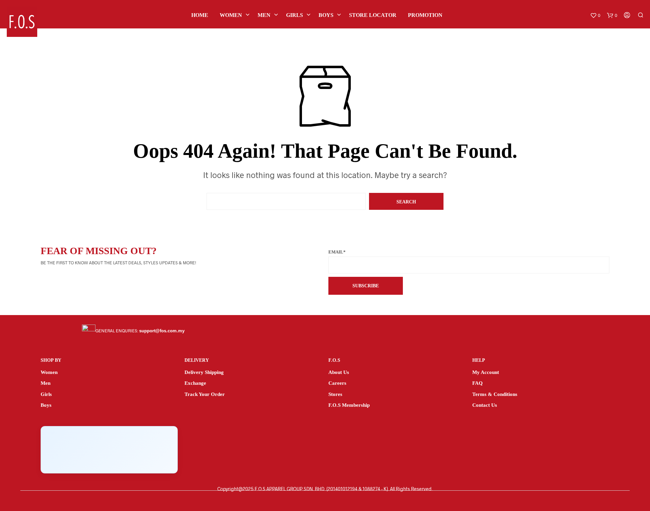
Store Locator (372, 15)
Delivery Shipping (204, 372)
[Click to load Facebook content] (109, 449)
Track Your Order (205, 394)
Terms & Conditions (494, 394)
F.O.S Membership (349, 405)
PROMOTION (425, 15)
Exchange (195, 383)
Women (231, 15)
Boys (326, 15)
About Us (338, 372)
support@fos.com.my (162, 330)
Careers (337, 383)
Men (264, 15)
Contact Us (484, 405)
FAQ (477, 383)
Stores (335, 394)
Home (199, 15)
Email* (337, 251)
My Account (485, 372)
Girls (294, 15)
